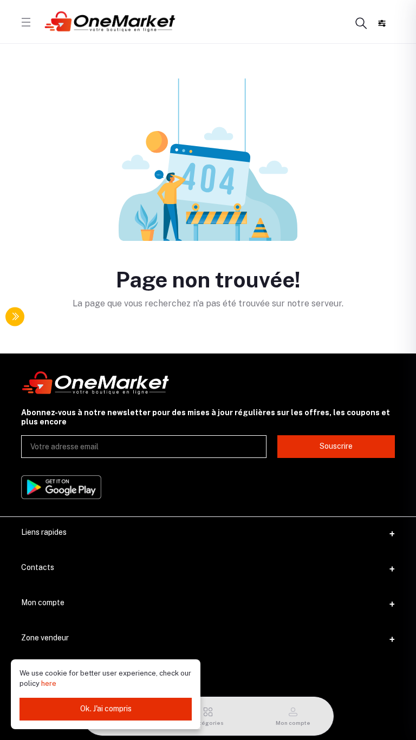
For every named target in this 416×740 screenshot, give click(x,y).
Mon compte (42, 602)
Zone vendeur (45, 637)
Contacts (37, 567)
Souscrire (336, 446)
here (48, 683)
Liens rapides (44, 532)
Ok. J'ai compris (106, 708)
